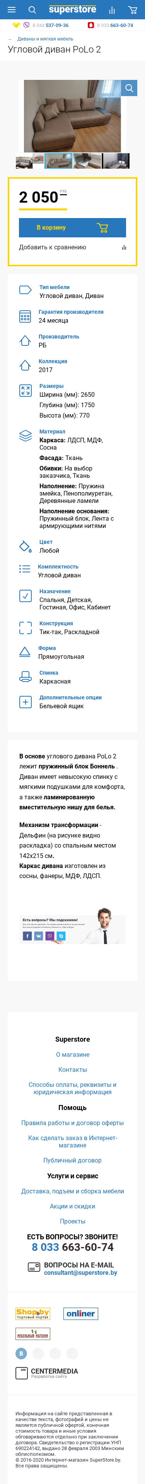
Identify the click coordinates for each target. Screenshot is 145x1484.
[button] (129, 88)
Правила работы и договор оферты (72, 1123)
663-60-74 (73, 1247)
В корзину (51, 227)
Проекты (72, 1221)
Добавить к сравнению (52, 247)
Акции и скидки (72, 1206)
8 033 (114, 25)
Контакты (72, 1069)
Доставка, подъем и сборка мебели (72, 1191)
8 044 (49, 25)
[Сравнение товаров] (112, 9)
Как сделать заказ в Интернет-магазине (72, 1141)
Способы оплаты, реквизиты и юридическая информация (72, 1088)
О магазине (72, 1054)
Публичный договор (72, 1160)
